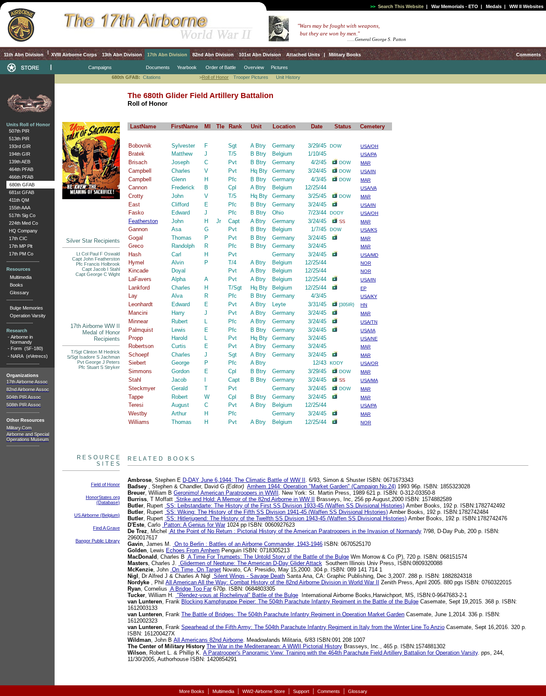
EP (363, 288)
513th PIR (17, 138)
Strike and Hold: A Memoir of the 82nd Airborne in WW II (244, 499)
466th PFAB (19, 177)
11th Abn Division (23, 54)
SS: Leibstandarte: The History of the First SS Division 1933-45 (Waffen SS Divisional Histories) (284, 505)
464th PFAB (19, 169)
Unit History (288, 77)
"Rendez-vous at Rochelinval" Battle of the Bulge (236, 595)
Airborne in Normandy (19, 339)
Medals (494, 6)
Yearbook (187, 67)
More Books (191, 691)
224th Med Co (22, 223)
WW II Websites (526, 6)
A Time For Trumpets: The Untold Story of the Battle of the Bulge (267, 557)
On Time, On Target (195, 569)
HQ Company (22, 230)
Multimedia (21, 277)
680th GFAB (21, 184)
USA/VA (368, 188)
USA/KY (368, 296)
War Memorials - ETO (454, 6)
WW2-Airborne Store (263, 691)
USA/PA (368, 154)
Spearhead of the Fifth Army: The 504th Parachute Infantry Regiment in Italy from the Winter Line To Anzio (312, 627)
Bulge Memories (26, 307)
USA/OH (369, 146)
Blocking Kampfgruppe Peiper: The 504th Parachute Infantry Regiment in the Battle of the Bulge (299, 601)
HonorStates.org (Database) (103, 500)
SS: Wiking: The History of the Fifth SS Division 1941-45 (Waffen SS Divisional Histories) (276, 512)
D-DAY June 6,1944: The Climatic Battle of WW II (244, 480)
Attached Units (303, 54)
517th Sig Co (20, 215)
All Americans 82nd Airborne (208, 640)
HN (363, 304)
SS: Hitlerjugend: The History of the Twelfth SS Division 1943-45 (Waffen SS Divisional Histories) (286, 518)
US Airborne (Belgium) (97, 515)
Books (16, 284)
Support (301, 691)
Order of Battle (221, 67)
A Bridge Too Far (190, 589)
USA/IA (367, 330)
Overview (254, 67)
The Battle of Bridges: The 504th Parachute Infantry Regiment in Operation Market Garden (292, 614)
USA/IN (368, 171)
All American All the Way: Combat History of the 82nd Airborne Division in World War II (272, 582)
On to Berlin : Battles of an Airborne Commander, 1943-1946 (247, 544)
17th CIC (16, 238)
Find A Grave (106, 528)
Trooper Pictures (250, 77)
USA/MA (369, 380)
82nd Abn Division (213, 54)
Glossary (19, 292)
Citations (152, 77)
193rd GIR (18, 146)
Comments (528, 54)
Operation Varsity (28, 315)
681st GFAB (20, 192)
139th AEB (18, 161)
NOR (365, 263)
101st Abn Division (260, 54)
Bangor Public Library (98, 540)
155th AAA (18, 207)
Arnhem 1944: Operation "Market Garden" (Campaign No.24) (321, 486)
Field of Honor (105, 484)
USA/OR (369, 363)
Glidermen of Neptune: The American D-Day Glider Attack (250, 563)
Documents (158, 67)
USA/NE (369, 338)
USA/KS (368, 229)
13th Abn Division (122, 54)
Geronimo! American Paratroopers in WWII (226, 493)
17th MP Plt (19, 246)
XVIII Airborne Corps (74, 54)
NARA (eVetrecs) (29, 356)
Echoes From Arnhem (193, 550)
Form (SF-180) (27, 348)
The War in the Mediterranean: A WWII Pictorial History (274, 646)
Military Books (344, 54)
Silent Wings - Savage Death (248, 576)
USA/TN (369, 322)
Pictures (279, 67)
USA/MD (369, 255)
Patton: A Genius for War (193, 525)
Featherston (143, 221)
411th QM (17, 200)
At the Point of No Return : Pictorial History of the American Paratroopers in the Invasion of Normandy (294, 531)
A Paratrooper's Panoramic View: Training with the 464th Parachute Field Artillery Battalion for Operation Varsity (340, 653)
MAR (365, 162)
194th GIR (18, 154)
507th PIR (17, 130)
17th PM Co (19, 253)
